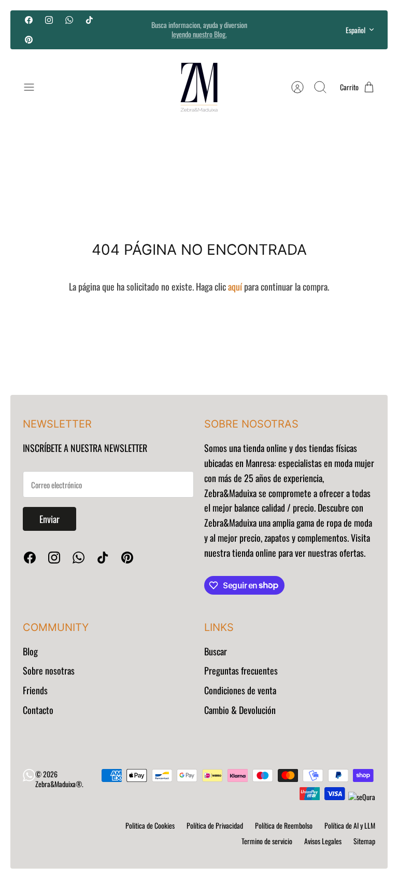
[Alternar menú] (34, 87)
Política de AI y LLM (349, 825)
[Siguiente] (279, 29)
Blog (30, 651)
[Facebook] (29, 20)
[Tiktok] (89, 20)
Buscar (215, 651)
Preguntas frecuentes (241, 670)
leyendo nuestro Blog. (199, 34)
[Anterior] (118, 29)
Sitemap (364, 840)
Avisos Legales (323, 840)
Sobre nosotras (49, 670)
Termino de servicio (266, 840)
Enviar (49, 519)
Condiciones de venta (240, 690)
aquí (235, 286)
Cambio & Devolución (240, 710)
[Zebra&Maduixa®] (199, 87)
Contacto (38, 710)
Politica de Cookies (150, 825)
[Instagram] (49, 20)
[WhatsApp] (69, 20)
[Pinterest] (29, 39)
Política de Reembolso (283, 825)
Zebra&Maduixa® (58, 783)
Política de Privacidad (215, 825)
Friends (35, 690)
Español (355, 29)
